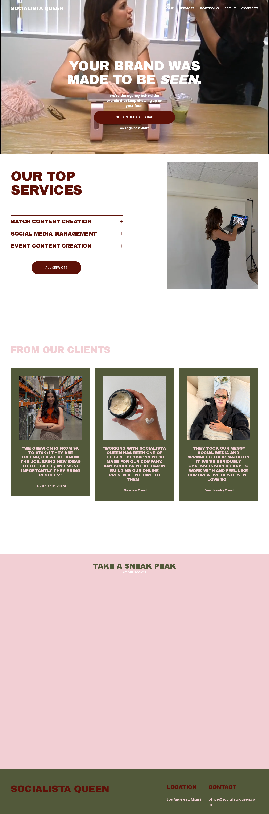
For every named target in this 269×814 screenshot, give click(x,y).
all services (56, 267)
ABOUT (230, 8)
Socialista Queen (37, 8)
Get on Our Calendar (134, 117)
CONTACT (249, 8)
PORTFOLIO (209, 8)
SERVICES (187, 8)
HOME (169, 8)
